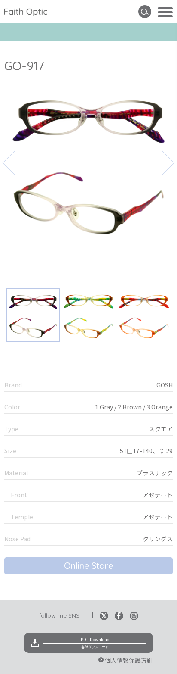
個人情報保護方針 (129, 660)
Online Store (88, 565)
